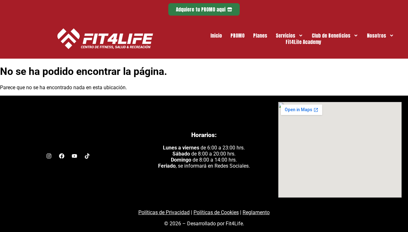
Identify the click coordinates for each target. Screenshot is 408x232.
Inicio (216, 36)
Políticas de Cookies (216, 212)
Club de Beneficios (331, 36)
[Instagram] (48, 155)
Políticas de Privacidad (164, 212)
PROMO (237, 36)
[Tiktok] (87, 155)
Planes (260, 36)
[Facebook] (61, 155)
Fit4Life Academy (303, 42)
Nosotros (376, 36)
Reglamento (256, 212)
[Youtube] (74, 155)
